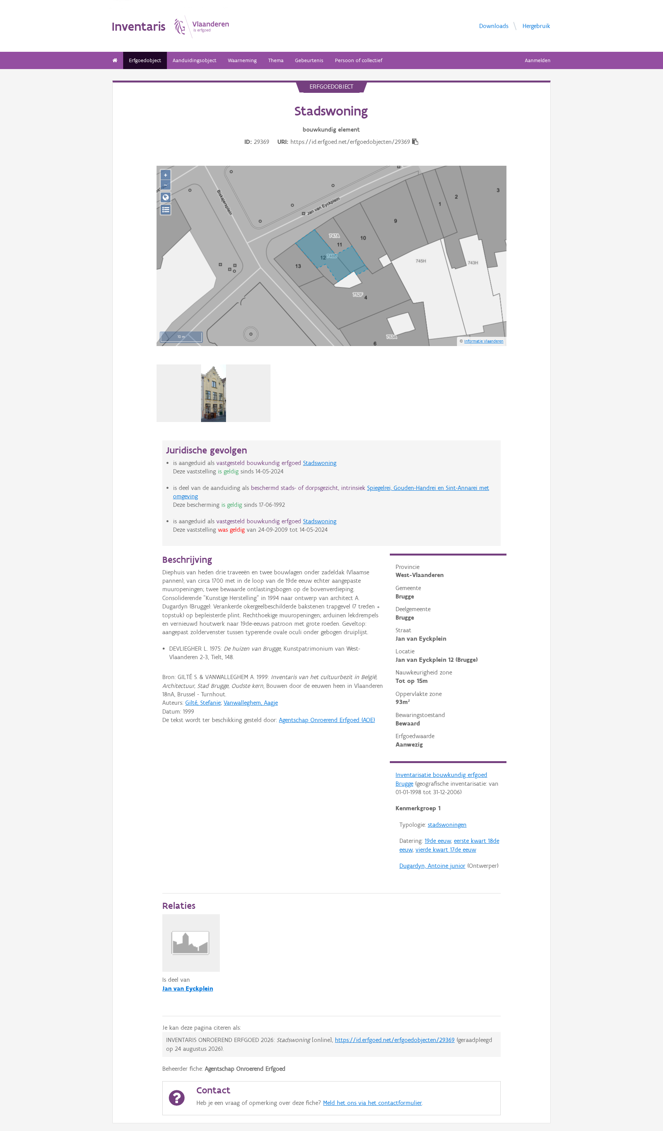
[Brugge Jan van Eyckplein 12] (213, 393)
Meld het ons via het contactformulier (372, 1102)
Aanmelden (538, 60)
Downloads (493, 26)
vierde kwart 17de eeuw (446, 849)
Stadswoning (319, 463)
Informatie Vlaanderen (483, 341)
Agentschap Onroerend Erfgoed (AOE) (327, 720)
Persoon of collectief (358, 60)
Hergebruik (536, 26)
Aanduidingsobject (194, 60)
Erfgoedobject (145, 60)
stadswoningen (447, 824)
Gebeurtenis (309, 60)
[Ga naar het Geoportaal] (165, 197)
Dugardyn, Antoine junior (432, 865)
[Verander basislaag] (165, 209)
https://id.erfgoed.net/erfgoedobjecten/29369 (395, 1040)
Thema (276, 60)
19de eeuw (438, 840)
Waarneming (242, 60)
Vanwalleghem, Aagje (251, 702)
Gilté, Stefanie (203, 702)
